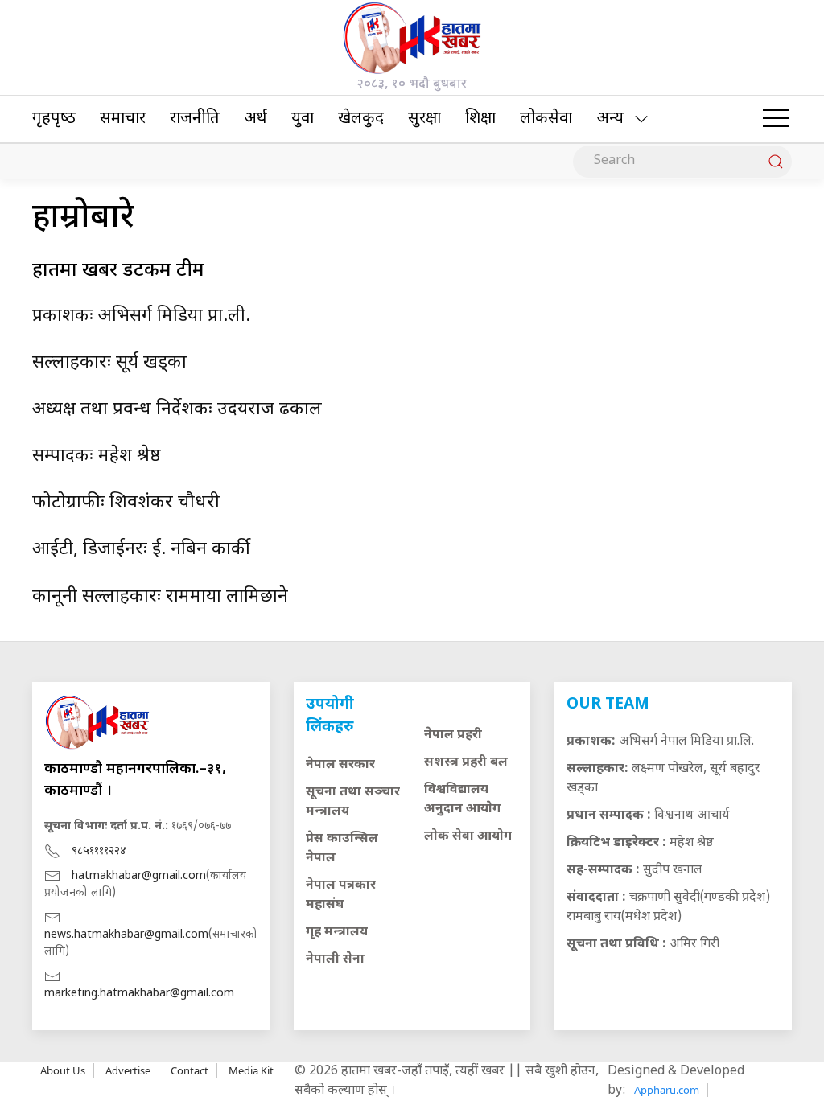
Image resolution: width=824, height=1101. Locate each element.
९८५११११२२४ (99, 851)
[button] (776, 119)
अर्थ (255, 119)
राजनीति (195, 119)
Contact (189, 1070)
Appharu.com (666, 1090)
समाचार (123, 119)
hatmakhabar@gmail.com (139, 876)
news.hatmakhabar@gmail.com (126, 935)
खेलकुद (361, 119)
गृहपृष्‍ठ (54, 119)
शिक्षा (480, 119)
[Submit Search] (776, 162)
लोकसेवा (546, 119)
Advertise (127, 1070)
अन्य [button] (610, 119)
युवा (302, 119)
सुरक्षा (424, 119)
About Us (62, 1070)
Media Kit (251, 1070)
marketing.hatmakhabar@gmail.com (139, 993)
